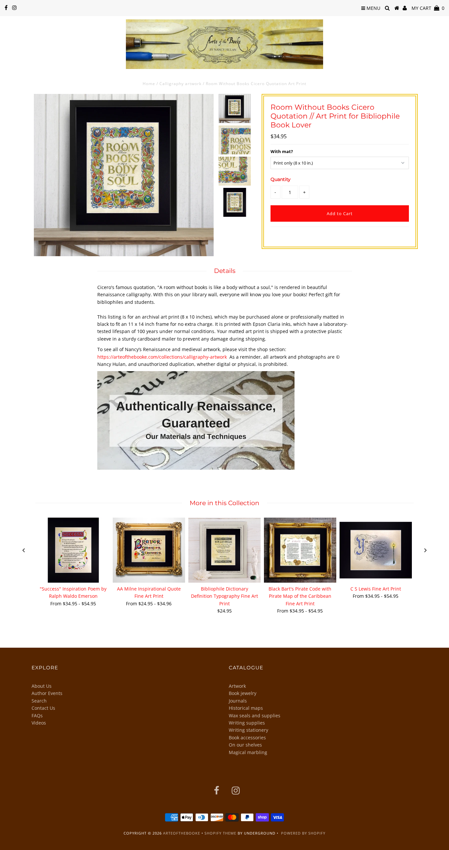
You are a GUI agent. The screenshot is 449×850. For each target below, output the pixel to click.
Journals (238, 701)
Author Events (47, 693)
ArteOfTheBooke (181, 833)
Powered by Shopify (303, 833)
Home (149, 83)
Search (39, 701)
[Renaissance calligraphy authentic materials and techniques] (196, 468)
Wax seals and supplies (254, 715)
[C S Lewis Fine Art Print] (376, 550)
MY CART (428, 8)
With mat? (282, 151)
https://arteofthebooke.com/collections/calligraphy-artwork (162, 357)
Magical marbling (248, 752)
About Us (42, 686)
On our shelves (245, 745)
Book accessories (247, 737)
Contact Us (43, 708)
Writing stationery (248, 730)
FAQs (37, 715)
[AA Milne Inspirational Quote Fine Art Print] (149, 550)
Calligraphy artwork (180, 83)
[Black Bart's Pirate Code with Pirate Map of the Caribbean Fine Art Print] (300, 550)
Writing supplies (247, 723)
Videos (39, 723)
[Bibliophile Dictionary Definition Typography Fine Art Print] (224, 550)
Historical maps (246, 708)
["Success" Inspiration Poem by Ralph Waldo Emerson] (73, 550)
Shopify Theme (220, 833)
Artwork (237, 686)
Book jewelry (242, 693)
